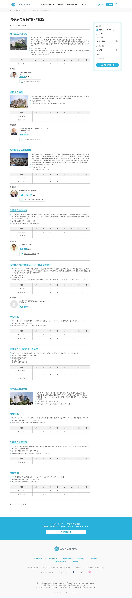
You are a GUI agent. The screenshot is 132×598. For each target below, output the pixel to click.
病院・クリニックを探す (21, 10)
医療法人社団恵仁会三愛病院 (24, 349)
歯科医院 (102, 33)
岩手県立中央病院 (18, 34)
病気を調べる (38, 558)
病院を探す (81, 558)
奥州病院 (14, 414)
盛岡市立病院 (16, 92)
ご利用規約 (78, 567)
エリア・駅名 (99, 37)
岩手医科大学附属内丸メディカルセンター (30, 265)
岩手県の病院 (33, 10)
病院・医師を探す (73, 4)
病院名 (98, 54)
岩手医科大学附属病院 (20, 150)
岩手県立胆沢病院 (18, 389)
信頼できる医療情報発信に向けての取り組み (56, 567)
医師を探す (94, 558)
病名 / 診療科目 (100, 46)
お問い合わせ (63, 572)
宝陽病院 (14, 473)
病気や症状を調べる (48, 4)
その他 (84, 4)
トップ (11, 10)
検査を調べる (67, 558)
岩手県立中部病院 (18, 210)
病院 (100, 30)
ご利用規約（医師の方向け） (96, 567)
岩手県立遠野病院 (18, 442)
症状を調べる (53, 558)
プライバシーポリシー (47, 572)
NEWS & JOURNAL (60, 561)
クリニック (111, 30)
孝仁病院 (14, 317)
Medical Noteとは (32, 567)
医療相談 (61, 4)
